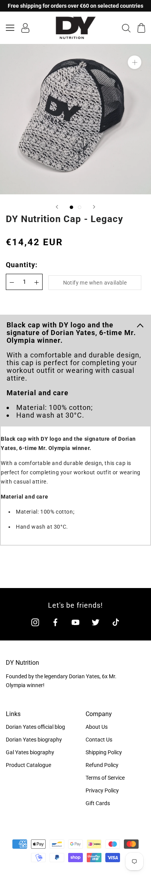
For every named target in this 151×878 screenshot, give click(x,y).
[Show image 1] (71, 207)
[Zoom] (134, 62)
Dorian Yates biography (34, 739)
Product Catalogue (28, 765)
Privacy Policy (102, 790)
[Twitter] (96, 622)
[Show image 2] (79, 207)
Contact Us (99, 739)
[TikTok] (116, 622)
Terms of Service (105, 778)
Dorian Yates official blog (35, 727)
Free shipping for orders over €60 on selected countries (75, 6)
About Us (97, 727)
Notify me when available (95, 283)
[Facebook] (55, 622)
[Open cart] (141, 28)
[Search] (126, 28)
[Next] (94, 207)
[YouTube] (75, 622)
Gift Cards (98, 803)
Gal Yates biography (30, 752)
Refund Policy (102, 765)
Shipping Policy (104, 752)
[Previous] (57, 207)
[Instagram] (35, 622)
